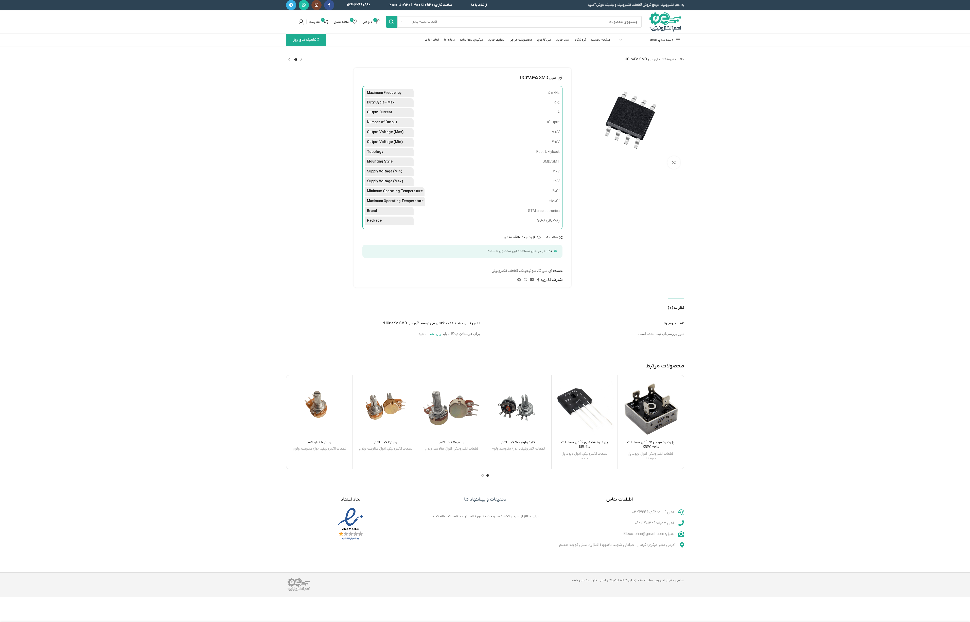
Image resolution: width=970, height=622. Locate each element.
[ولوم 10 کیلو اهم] (319, 408)
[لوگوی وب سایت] (665, 21)
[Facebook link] (329, 5)
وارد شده (434, 334)
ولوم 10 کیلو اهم (319, 442)
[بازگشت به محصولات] (295, 60)
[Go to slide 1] (487, 475)
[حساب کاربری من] (301, 22)
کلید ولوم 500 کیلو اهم (518, 442)
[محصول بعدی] (289, 60)
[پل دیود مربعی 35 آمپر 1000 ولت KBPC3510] (651, 408)
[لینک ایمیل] (531, 280)
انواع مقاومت (509, 449)
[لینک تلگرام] (291, 5)
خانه (681, 59)
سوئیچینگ (528, 271)
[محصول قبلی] (301, 60)
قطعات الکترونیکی (504, 271)
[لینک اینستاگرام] (316, 5)
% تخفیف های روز (306, 39)
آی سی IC (545, 271)
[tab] (676, 305)
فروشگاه (668, 59)
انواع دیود (640, 454)
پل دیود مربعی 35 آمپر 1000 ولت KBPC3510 (650, 445)
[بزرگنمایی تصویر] (673, 162)
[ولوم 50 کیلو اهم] (452, 408)
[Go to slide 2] (482, 475)
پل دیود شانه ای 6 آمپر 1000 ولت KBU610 (584, 445)
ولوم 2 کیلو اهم (385, 442)
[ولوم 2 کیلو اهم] (386, 408)
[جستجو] (391, 22)
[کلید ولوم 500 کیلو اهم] (518, 408)
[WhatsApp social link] (304, 5)
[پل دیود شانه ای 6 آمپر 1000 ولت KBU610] (584, 408)
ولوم (495, 449)
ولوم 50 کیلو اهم (451, 442)
